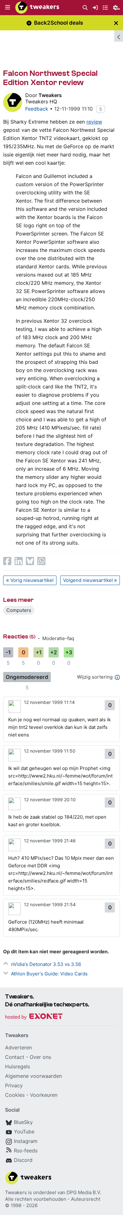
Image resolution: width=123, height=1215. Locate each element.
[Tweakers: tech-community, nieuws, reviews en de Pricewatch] (37, 7)
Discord (23, 1160)
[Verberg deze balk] (116, 22)
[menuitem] (85, 7)
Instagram (26, 1141)
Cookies (15, 1095)
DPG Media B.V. (84, 1192)
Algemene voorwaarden (33, 1076)
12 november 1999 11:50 (49, 751)
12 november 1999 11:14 (49, 702)
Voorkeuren (43, 1095)
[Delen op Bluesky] (30, 561)
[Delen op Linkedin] (19, 561)
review (94, 122)
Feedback (36, 109)
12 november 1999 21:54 (50, 904)
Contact (14, 1057)
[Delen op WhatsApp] (41, 561)
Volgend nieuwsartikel (88, 580)
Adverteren (18, 1047)
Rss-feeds (26, 1150)
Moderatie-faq (58, 638)
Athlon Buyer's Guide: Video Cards (49, 974)
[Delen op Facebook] (7, 561)
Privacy (14, 1085)
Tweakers (50, 95)
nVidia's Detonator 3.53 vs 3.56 (46, 964)
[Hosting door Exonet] (33, 1017)
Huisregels (17, 1066)
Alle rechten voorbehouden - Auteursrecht (52, 1199)
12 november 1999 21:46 (50, 840)
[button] (8, 7)
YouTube (24, 1131)
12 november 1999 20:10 (50, 799)
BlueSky (23, 1122)
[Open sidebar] (118, 36)
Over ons (40, 1057)
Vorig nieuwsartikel (32, 580)
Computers (18, 610)
